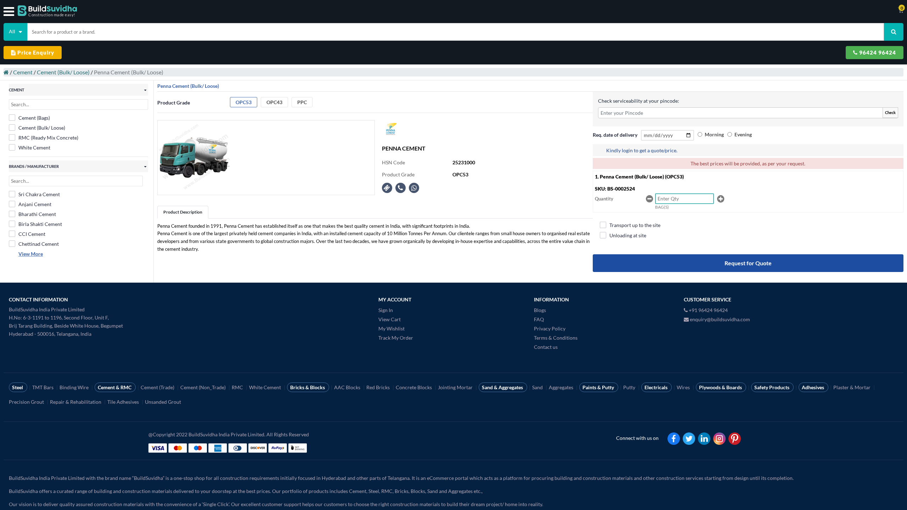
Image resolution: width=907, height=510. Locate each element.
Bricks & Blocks (308, 387)
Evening (743, 134)
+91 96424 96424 (708, 310)
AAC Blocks (347, 387)
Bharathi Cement (37, 214)
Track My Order (395, 338)
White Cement (34, 147)
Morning (714, 134)
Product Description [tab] (182, 212)
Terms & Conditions (556, 338)
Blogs (540, 310)
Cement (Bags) (34, 118)
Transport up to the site (634, 225)
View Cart (389, 319)
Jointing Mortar (456, 387)
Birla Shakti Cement (40, 224)
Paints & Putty (598, 387)
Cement (23, 72)
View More (30, 254)
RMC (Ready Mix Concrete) (48, 138)
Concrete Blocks (414, 387)
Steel (18, 387)
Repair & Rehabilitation (76, 402)
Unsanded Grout (163, 402)
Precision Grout (27, 402)
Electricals (656, 387)
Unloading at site (627, 235)
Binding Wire (75, 387)
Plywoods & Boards (721, 387)
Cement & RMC (115, 387)
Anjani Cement (34, 204)
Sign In (385, 310)
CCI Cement (31, 234)
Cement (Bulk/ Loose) (63, 72)
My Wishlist (391, 328)
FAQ (539, 319)
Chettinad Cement (38, 244)
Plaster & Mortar (852, 387)
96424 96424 (877, 52)
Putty (629, 387)
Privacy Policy (549, 328)
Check (890, 112)
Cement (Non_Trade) (203, 387)
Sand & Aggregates (503, 387)
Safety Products (772, 387)
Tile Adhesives (123, 402)
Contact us (546, 347)
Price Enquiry (35, 52)
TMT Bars (43, 387)
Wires (684, 387)
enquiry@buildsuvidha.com (719, 319)
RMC (238, 387)
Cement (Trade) (158, 387)
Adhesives (813, 387)
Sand (538, 387)
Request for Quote (748, 263)
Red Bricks (378, 387)
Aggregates (561, 387)
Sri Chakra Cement (39, 194)
